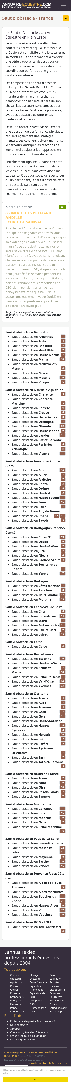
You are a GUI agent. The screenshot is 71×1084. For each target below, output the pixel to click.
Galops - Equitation (55, 976)
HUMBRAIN (10, 1056)
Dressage (35, 978)
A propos (15, 1028)
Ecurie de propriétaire (17, 995)
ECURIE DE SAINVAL (23, 222)
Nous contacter (19, 1024)
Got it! (35, 1079)
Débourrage (17, 1011)
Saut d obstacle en (32, 337)
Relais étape (56, 1011)
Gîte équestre (57, 989)
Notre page (22, 1039)
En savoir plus (31, 306)
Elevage (34, 975)
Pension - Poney (15, 1006)
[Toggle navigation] (63, 5)
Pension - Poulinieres (56, 995)
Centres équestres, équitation (16, 978)
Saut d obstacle (58, 1008)
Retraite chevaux (54, 984)
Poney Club (16, 1000)
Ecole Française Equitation (38, 984)
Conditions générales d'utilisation (29, 1032)
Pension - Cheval (15, 987)
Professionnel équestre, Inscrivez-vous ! (32, 1021)
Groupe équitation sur (28, 1035)
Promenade (36, 989)
